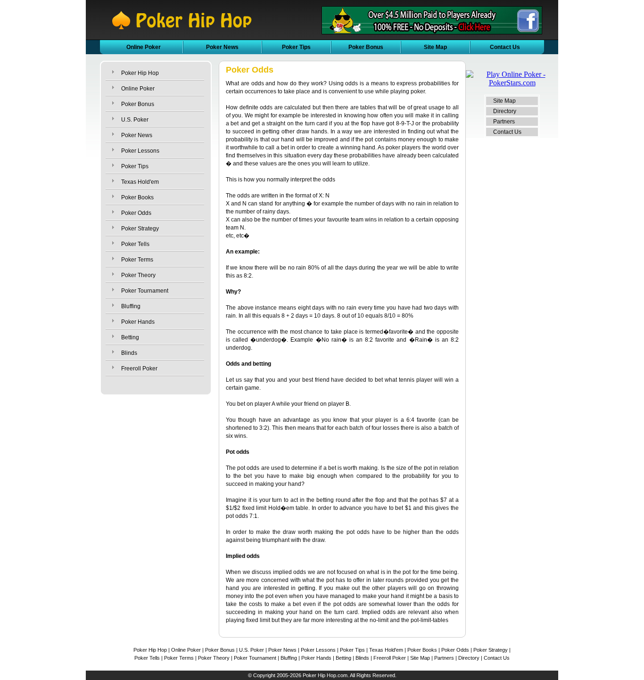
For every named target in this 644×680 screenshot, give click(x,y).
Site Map (435, 47)
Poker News (222, 47)
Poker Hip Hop (140, 73)
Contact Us (505, 47)
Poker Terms (137, 259)
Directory (504, 111)
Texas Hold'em (140, 182)
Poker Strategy (140, 228)
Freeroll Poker (139, 368)
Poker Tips (296, 47)
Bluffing (130, 306)
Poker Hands (138, 322)
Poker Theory (138, 275)
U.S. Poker (135, 119)
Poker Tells (135, 244)
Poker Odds (136, 213)
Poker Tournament (144, 290)
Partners (504, 121)
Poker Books (137, 197)
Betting (130, 337)
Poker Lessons (140, 150)
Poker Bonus (365, 47)
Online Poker (143, 47)
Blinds (129, 353)
